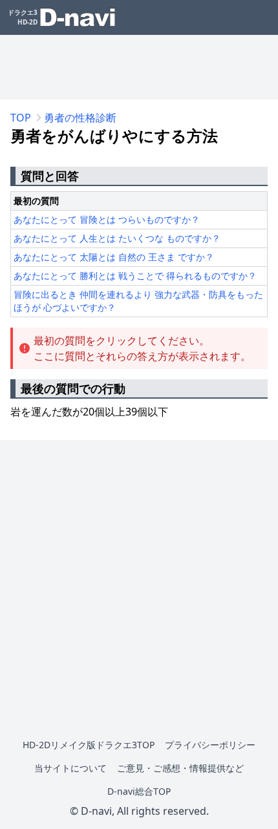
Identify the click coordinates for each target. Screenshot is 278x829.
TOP (20, 117)
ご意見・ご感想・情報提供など (180, 768)
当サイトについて (70, 768)
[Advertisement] (139, 67)
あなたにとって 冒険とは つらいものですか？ (107, 219)
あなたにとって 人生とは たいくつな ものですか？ (117, 238)
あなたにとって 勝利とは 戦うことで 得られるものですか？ (135, 275)
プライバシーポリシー (210, 745)
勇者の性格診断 (80, 117)
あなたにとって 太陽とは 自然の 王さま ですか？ (114, 257)
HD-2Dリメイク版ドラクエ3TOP (89, 745)
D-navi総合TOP (139, 791)
